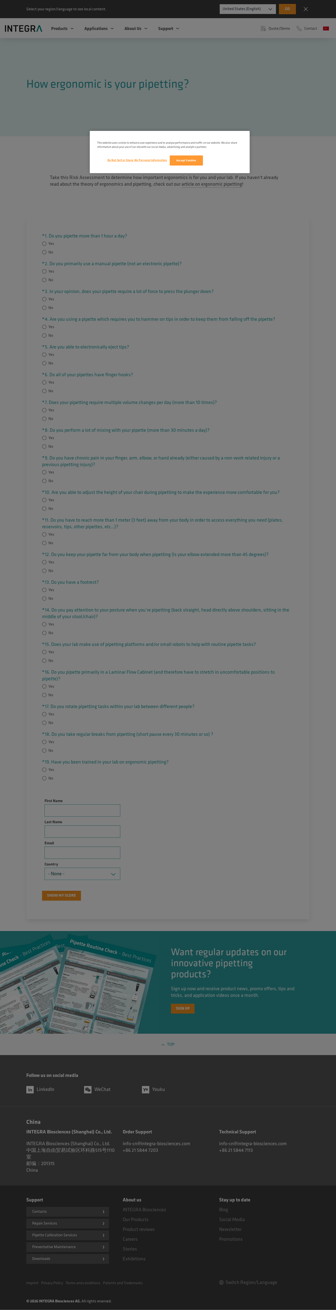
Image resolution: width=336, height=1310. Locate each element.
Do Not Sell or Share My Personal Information (137, 160)
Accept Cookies (186, 160)
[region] (170, 152)
